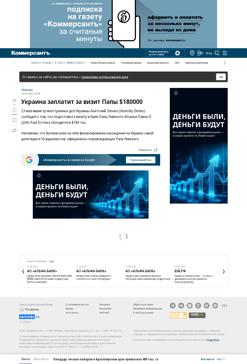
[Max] (215, 305)
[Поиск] (217, 53)
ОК (221, 77)
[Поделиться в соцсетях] (14, 130)
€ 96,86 (47, 62)
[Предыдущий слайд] (23, 272)
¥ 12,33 (59, 62)
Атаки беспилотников (103, 62)
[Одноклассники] (198, 305)
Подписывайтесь (140, 160)
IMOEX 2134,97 (75, 62)
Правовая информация (147, 308)
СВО (177, 62)
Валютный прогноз (158, 62)
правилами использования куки (105, 77)
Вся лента (207, 359)
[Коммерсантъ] (31, 53)
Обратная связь (143, 304)
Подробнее (212, 339)
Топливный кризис (131, 62)
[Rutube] (207, 305)
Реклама (104, 304)
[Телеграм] (173, 305)
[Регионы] (192, 53)
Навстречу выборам (196, 62)
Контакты (72, 312)
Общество (27, 89)
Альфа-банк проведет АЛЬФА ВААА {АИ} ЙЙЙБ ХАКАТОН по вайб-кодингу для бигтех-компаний (49, 279)
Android (104, 312)
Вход (209, 53)
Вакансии (105, 308)
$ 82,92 (35, 62)
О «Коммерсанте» (77, 304)
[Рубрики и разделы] (225, 53)
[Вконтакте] (181, 305)
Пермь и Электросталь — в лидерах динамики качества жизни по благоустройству (195, 279)
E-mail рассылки (143, 312)
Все (52, 261)
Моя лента (41, 359)
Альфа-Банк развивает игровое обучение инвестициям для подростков (147, 277)
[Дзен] (190, 305)
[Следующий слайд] (224, 272)
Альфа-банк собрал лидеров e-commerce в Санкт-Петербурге (94, 277)
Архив (69, 308)
